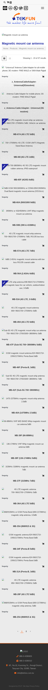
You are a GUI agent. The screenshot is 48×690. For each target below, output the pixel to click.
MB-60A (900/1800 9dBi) (24, 202)
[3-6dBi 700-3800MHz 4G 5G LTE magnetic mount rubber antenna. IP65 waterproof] (24, 167)
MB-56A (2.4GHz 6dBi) (24, 273)
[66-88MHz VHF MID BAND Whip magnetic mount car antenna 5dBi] (24, 423)
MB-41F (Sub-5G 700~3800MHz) (24, 390)
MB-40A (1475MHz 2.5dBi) (24, 413)
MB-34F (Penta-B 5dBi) (24, 549)
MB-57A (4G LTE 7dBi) (24, 251)
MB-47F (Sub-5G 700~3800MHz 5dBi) (24, 345)
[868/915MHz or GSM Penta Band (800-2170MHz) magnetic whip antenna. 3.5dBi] (24, 513)
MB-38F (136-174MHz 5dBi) (24, 458)
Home (6, 48)
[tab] (4, 58)
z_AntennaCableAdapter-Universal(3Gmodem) (24, 83)
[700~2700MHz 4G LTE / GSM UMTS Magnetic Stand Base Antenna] (24, 144)
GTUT (20, 686)
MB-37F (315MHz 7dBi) (24, 481)
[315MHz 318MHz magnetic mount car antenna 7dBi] (24, 468)
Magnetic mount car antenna (31, 48)
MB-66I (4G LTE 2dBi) (24, 157)
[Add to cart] (43, 76)
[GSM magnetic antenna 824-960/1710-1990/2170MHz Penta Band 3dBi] (24, 559)
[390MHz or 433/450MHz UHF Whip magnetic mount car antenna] (24, 212)
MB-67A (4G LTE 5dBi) (24, 134)
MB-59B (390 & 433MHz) (24, 225)
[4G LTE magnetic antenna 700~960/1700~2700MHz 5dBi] (24, 491)
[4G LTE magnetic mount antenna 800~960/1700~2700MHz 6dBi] (24, 309)
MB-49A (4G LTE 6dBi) (24, 322)
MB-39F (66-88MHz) (24, 435)
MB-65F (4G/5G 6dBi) (24, 180)
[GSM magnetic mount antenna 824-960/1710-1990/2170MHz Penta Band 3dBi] (24, 355)
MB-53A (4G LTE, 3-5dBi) (24, 299)
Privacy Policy (34, 686)
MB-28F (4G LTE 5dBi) (24, 594)
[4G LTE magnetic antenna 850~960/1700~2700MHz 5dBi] (24, 582)
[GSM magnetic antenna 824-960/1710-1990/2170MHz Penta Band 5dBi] (24, 536)
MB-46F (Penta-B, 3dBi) (24, 367)
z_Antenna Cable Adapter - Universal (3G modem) (24, 110)
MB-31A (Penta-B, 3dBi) (24, 572)
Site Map (26, 686)
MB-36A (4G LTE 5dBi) (24, 503)
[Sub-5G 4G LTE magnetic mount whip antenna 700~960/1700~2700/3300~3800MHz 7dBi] (24, 377)
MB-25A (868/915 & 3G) (24, 617)
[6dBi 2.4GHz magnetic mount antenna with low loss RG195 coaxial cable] (24, 261)
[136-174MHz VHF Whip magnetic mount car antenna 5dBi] (24, 445)
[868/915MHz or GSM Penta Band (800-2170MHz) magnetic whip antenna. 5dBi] (24, 604)
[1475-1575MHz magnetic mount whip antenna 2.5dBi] (24, 400)
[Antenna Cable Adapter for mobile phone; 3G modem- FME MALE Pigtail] (24, 95)
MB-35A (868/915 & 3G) (24, 526)
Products (13, 48)
